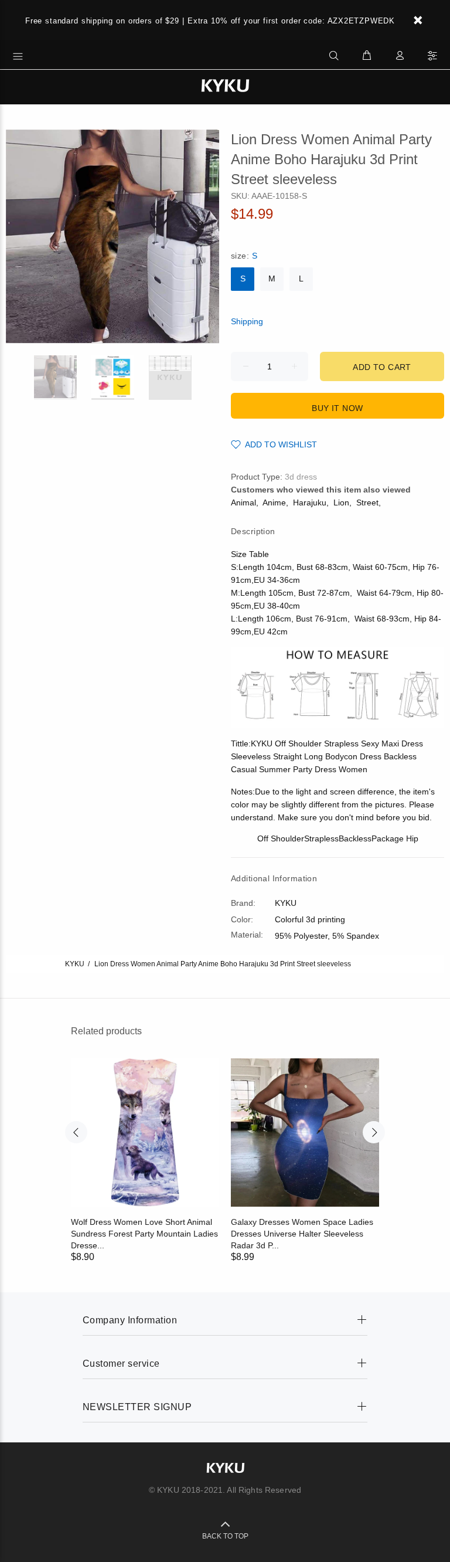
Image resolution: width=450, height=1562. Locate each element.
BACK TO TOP (225, 1536)
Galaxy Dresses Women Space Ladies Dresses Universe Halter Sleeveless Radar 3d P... (302, 1233)
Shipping (247, 321)
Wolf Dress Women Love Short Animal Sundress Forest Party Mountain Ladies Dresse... (144, 1233)
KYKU (74, 964)
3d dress (301, 476)
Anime (274, 502)
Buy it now (337, 408)
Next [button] (374, 1132)
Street (367, 502)
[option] (62, 377)
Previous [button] (76, 1132)
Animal (243, 502)
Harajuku (309, 502)
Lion (341, 502)
